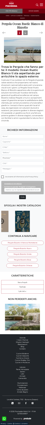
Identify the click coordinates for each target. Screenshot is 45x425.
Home (7, 15)
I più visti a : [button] (22, 291)
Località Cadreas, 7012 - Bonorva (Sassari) (22, 400)
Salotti (22, 372)
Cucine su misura (22, 358)
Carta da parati (22, 390)
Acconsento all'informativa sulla (21, 176)
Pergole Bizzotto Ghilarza (22, 266)
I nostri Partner (22, 340)
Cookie (9, 423)
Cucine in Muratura (22, 362)
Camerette (22, 378)
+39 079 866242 (11, 11)
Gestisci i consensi (21, 423)
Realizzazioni (22, 344)
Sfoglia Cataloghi (22, 342)
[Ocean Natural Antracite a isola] (4, 32)
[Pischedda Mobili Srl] (11, 4)
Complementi (22, 385)
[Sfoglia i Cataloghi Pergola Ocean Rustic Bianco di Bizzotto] (25, 32)
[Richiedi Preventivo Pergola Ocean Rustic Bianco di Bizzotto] (19, 32)
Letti (22, 374)
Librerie (22, 367)
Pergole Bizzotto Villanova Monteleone (22, 243)
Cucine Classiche (22, 356)
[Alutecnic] (41, 32)
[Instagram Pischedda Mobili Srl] (32, 403)
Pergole (26, 15)
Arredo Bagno (22, 392)
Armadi (22, 376)
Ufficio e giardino (16, 15)
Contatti (22, 349)
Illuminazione (22, 383)
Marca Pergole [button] (22, 282)
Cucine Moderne (22, 354)
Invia (22, 197)
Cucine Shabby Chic (22, 360)
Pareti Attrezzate (22, 369)
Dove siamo (34, 11)
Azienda (23, 338)
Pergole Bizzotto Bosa (22, 260)
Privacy (3, 423)
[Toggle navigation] (41, 4)
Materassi (22, 387)
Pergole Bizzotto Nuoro (23, 248)
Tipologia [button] (22, 287)
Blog (22, 347)
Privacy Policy (33, 176)
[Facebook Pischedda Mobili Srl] (26, 403)
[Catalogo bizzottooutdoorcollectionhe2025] (22, 221)
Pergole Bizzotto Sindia (23, 254)
